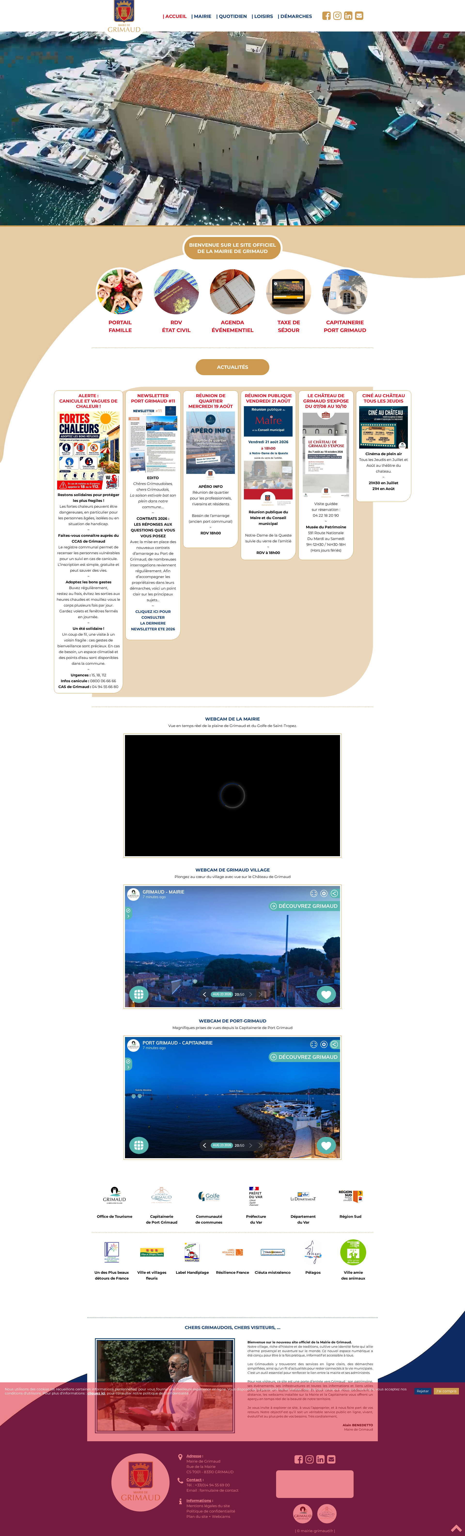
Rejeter (423, 1391)
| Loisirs (262, 16)
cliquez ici (96, 1393)
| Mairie (201, 16)
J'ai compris (446, 1391)
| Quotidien (231, 16)
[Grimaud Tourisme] (114, 1196)
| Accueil (174, 16)
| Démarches (295, 16)
